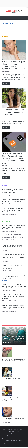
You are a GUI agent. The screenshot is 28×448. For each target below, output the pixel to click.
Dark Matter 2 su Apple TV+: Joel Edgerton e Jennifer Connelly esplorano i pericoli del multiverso (14, 286)
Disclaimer (6, 443)
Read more (6, 83)
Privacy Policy (13, 443)
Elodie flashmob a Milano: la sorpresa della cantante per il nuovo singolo (13, 112)
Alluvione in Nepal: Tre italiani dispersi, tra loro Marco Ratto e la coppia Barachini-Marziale (13, 227)
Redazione (19, 443)
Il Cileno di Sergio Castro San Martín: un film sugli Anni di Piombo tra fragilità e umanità (13, 296)
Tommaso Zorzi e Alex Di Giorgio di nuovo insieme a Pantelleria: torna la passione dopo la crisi (13, 190)
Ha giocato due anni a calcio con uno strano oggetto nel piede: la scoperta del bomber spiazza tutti (14, 338)
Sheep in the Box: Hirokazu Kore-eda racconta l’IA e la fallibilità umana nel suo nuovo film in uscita (13, 307)
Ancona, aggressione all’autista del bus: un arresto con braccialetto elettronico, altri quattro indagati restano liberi (14, 267)
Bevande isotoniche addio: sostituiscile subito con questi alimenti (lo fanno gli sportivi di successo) (13, 399)
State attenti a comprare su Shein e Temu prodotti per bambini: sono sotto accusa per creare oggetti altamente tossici (13, 158)
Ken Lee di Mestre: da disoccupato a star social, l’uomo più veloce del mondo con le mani (13, 247)
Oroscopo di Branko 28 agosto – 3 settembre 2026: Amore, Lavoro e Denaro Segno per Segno (12, 210)
